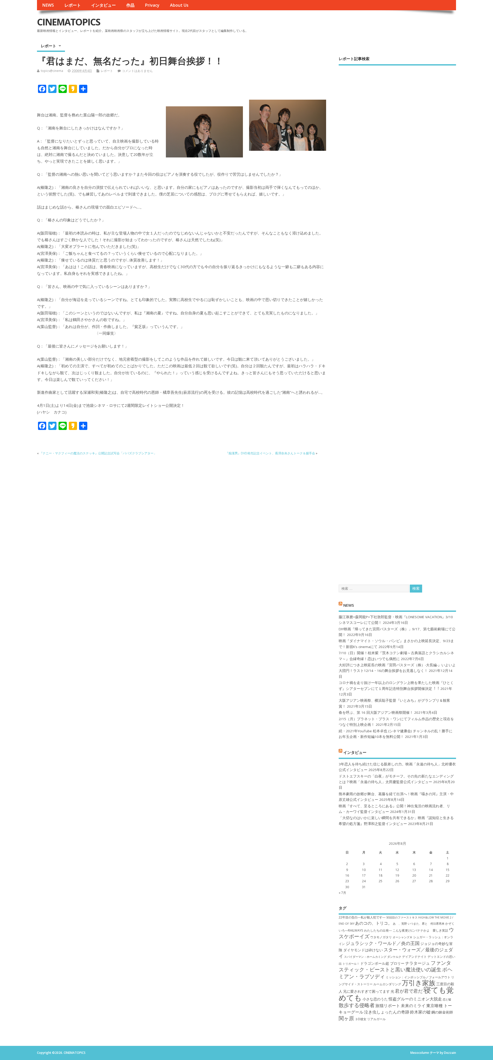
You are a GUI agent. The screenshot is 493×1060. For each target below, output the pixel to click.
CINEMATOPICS (68, 22)
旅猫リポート (387, 1005)
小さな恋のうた (375, 999)
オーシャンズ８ (402, 937)
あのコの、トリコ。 (373, 923)
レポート (72, 5)
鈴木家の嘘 (420, 1012)
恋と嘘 (447, 999)
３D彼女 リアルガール (370, 1019)
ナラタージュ (417, 963)
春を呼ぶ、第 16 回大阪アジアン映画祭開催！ (376, 712)
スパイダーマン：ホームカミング (365, 957)
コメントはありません (137, 71)
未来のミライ (413, 1005)
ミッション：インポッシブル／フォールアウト (418, 977)
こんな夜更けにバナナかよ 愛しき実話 (420, 930)
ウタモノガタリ (381, 937)
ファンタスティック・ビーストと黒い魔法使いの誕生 (395, 966)
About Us (179, 5)
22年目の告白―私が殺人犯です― (362, 917)
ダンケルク (394, 957)
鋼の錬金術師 (442, 1012)
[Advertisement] (397, 320)
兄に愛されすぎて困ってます (366, 991)
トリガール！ (351, 963)
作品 (130, 5)
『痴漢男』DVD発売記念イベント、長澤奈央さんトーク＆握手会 (270, 453)
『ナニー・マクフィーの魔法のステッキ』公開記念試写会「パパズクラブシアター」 (98, 453)
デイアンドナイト (414, 956)
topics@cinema (52, 71)
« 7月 (342, 892)
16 (347, 875)
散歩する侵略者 (357, 1005)
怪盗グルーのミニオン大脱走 (415, 999)
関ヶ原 (346, 1018)
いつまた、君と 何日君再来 (426, 923)
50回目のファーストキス (402, 917)
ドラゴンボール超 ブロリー (382, 963)
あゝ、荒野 (400, 923)
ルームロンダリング (387, 984)
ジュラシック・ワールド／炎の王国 (383, 943)
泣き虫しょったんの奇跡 (386, 1012)
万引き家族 (418, 982)
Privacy (152, 5)
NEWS (48, 5)
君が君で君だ (409, 991)
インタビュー (103, 5)
